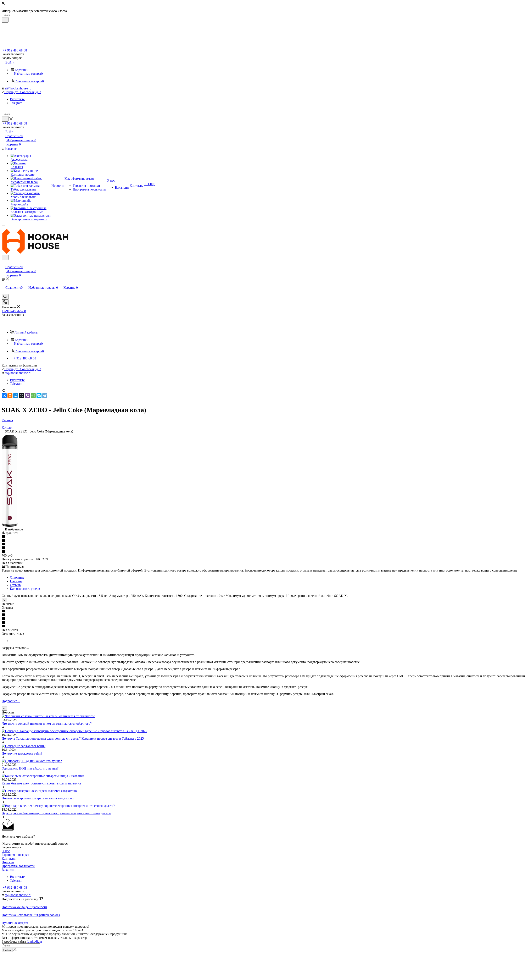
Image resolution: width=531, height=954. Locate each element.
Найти (7, 950)
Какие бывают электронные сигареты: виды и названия (41, 783)
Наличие (16, 581)
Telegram (16, 103)
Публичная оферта (15, 923)
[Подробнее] (3, 727)
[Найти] (5, 20)
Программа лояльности (18, 866)
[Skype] (39, 395)
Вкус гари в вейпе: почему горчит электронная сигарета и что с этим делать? (56, 813)
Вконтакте (17, 99)
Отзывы (15, 585)
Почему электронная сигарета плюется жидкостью (37, 798)
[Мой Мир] (15, 395)
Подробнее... (11, 701)
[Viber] (27, 395)
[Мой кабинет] (3, 262)
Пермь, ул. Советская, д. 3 (22, 92)
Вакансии (9, 869)
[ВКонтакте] (4, 395)
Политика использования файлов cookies (31, 915)
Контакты (9, 858)
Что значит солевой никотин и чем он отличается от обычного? (47, 723)
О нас (6, 851)
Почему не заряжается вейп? (22, 753)
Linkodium (34, 941)
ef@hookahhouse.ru (18, 88)
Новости (8, 862)
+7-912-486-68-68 (15, 50)
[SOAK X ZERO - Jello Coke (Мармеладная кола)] (10, 525)
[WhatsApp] (33, 395)
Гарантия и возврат (15, 854)
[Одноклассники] (9, 395)
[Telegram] (44, 395)
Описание (17, 577)
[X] (21, 395)
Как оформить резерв (25, 588)
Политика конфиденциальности (24, 907)
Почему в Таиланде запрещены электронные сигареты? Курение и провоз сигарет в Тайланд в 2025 (73, 738)
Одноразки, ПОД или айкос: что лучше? (30, 768)
